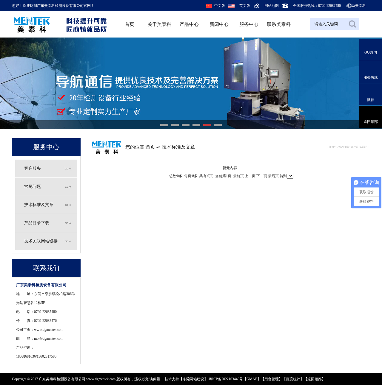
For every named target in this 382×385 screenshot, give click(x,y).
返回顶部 (314, 379)
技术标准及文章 (38, 204)
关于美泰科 (159, 24)
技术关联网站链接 (41, 241)
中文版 (219, 6)
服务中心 (248, 24)
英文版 (244, 6)
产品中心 (189, 24)
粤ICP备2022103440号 (226, 379)
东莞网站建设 (193, 379)
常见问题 (32, 186)
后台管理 (271, 379)
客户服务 (32, 168)
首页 (129, 24)
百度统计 (293, 379)
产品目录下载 (36, 223)
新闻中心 (219, 24)
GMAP (252, 379)
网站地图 (271, 6)
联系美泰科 (357, 6)
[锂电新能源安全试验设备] (191, 83)
